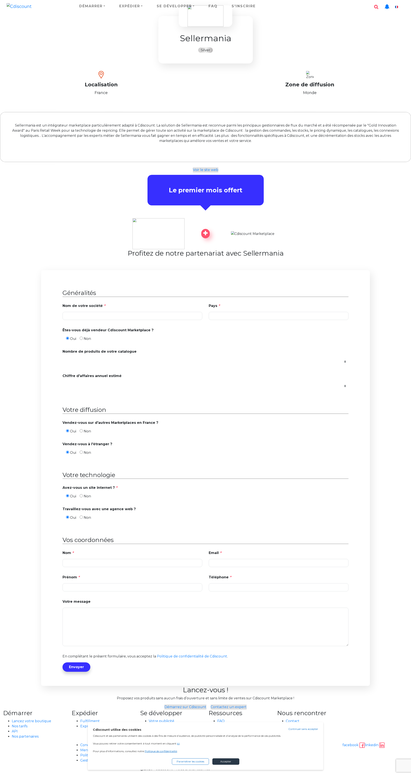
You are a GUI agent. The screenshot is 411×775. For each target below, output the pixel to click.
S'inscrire (244, 6)
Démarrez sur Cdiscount (185, 707)
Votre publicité (161, 721)
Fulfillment (90, 721)
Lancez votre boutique (31, 721)
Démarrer (91, 6)
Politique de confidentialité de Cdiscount (192, 656)
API (15, 731)
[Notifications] (387, 4)
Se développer (174, 6)
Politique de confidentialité (161, 751)
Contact (292, 721)
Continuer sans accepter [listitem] (303, 729)
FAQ (212, 6)
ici (178, 743)
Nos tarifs (19, 726)
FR (402, 7)
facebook (350, 745)
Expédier (129, 6)
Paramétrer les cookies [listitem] (190, 761)
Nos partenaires (25, 736)
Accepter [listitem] (225, 761)
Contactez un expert (229, 707)
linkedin (372, 745)
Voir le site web (205, 170)
